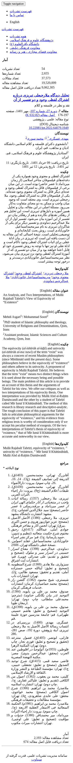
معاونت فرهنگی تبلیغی (25, 48)
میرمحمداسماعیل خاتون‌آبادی (30, 277)
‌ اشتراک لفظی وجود (28, 273)
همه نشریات (18, 36)
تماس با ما (17, 15)
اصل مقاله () (40, 115)
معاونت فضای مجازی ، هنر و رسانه (33, 51)
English (14, 22)
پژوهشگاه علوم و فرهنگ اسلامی (31, 40)
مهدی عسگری (58, 138)
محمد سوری (35, 138)
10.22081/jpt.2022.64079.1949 (49, 128)
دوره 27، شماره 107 (43, 111)
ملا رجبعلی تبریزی (56, 273)
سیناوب (36, 759)
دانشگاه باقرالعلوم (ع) (24, 44)
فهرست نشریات (21, 11)
